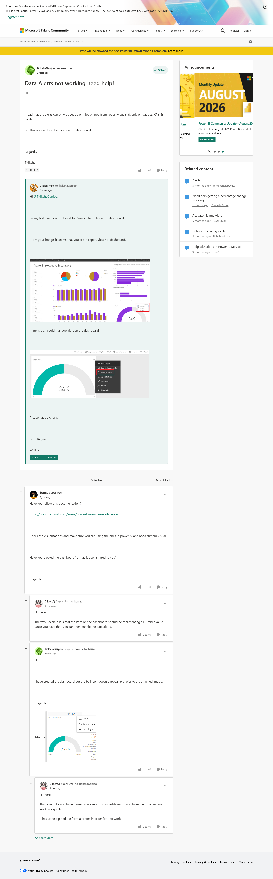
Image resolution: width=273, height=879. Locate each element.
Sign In (247, 30)
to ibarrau (76, 601)
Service (79, 41)
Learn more (175, 51)
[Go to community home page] (44, 30)
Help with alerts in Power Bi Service (216, 247)
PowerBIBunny (220, 205)
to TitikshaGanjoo (66, 185)
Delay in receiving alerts (208, 231)
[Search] (223, 30)
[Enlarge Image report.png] (90, 290)
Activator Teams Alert (207, 215)
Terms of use (227, 862)
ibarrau (44, 492)
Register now (15, 17)
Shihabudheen (221, 236)
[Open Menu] (250, 41)
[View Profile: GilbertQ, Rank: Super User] (39, 604)
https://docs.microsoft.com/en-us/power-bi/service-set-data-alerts (75, 514)
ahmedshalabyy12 (224, 185)
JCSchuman (220, 221)
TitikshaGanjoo (46, 68)
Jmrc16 (217, 252)
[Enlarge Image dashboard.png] (89, 374)
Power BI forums (62, 41)
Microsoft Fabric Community (35, 41)
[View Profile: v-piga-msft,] (34, 188)
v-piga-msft (47, 185)
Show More (46, 838)
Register (234, 30)
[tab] (215, 151)
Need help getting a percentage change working (219, 198)
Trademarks (246, 862)
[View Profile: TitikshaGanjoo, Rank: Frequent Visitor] (30, 70)
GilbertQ (50, 601)
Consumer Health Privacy (71, 870)
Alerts (196, 180)
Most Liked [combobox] (164, 480)
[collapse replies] (21, 492)
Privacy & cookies (205, 862)
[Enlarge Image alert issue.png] (71, 737)
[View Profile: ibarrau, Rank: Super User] (34, 495)
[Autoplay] (210, 151)
